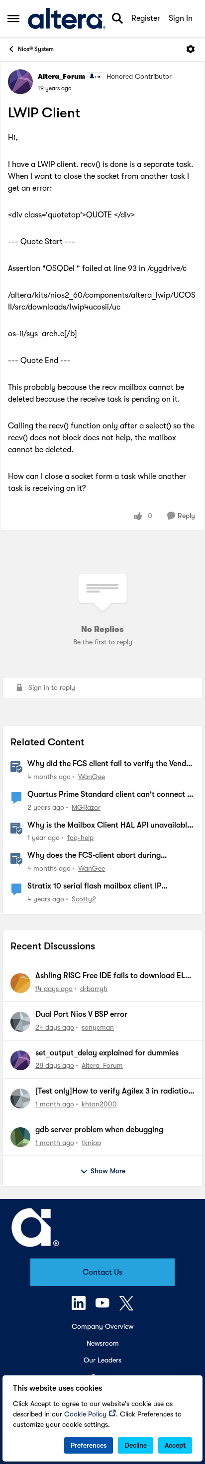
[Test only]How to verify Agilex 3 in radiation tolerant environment (114, 1092)
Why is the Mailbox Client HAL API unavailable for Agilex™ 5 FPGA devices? (109, 826)
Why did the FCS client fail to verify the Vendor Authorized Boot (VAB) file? (110, 764)
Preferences (88, 1445)
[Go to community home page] (66, 18)
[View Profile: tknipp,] (20, 1137)
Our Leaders (102, 1360)
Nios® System (36, 49)
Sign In (181, 18)
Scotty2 (84, 899)
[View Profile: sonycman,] (20, 1022)
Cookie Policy (85, 1414)
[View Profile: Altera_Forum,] (20, 1060)
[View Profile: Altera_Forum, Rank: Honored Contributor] (20, 81)
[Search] (117, 18)
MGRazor (86, 807)
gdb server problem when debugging (99, 1129)
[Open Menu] (191, 49)
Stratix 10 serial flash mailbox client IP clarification (94, 886)
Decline (135, 1445)
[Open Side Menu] (13, 18)
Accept (175, 1445)
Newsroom (103, 1343)
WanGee (91, 777)
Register (145, 18)
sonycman (98, 1027)
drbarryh (93, 989)
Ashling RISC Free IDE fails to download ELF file (112, 976)
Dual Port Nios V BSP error (81, 1014)
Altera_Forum (61, 76)
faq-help (80, 837)
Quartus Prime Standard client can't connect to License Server (111, 795)
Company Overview (102, 1326)
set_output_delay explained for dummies (107, 1052)
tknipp (91, 1143)
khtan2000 (99, 1104)
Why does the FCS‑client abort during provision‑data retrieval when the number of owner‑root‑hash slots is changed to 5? (105, 856)
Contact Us (102, 1272)
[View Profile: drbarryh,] (20, 983)
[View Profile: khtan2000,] (20, 1098)
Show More (108, 1171)
